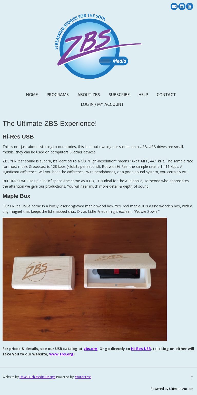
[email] (174, 6)
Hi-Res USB (141, 348)
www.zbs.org (61, 354)
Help (143, 94)
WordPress (83, 377)
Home (32, 94)
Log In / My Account (102, 104)
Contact (166, 94)
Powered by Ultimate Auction (172, 389)
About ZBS (88, 94)
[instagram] (182, 6)
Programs (58, 94)
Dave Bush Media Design (37, 377)
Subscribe (119, 94)
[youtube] (189, 6)
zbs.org (90, 348)
